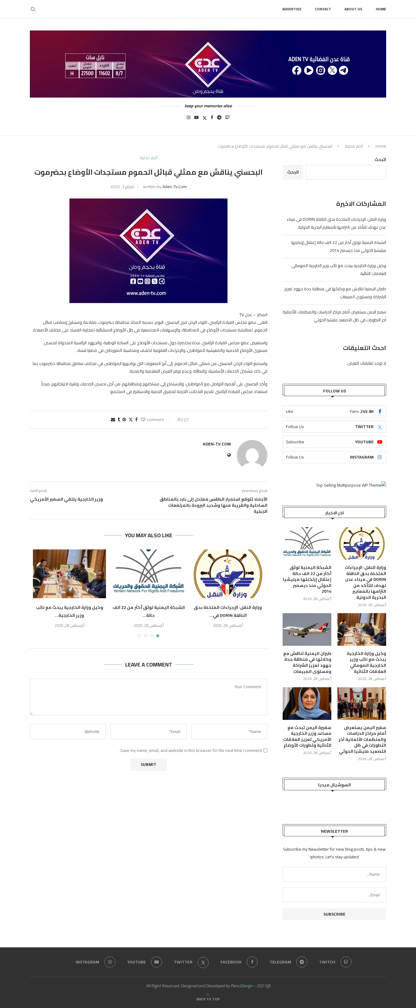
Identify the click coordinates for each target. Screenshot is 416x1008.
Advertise (291, 9)
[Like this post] (143, 420)
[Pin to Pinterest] (124, 420)
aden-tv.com (174, 187)
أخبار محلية (354, 146)
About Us (353, 9)
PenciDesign (242, 986)
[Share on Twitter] (131, 420)
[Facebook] (212, 119)
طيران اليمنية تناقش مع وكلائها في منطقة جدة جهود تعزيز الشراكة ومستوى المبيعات (307, 662)
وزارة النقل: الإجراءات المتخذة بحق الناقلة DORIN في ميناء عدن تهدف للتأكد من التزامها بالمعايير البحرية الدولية (336, 223)
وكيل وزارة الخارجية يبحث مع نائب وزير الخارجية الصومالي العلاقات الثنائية (366, 662)
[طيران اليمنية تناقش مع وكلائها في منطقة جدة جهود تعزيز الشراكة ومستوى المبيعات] (307, 629)
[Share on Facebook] (136, 420)
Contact (323, 9)
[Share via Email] (113, 420)
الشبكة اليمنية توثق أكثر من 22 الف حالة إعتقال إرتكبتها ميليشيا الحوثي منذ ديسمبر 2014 (338, 246)
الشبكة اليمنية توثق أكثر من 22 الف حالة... (149, 611)
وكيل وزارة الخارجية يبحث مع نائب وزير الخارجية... (69, 611)
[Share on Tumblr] (119, 420)
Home (381, 9)
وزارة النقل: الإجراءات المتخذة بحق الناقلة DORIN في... (228, 611)
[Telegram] (219, 119)
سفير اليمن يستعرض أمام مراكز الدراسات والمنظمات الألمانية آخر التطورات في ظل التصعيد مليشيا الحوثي (334, 316)
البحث (380, 159)
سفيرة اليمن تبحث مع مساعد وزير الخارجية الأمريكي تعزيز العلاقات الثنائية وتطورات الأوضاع (307, 737)
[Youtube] (196, 119)
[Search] (33, 9)
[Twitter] (205, 119)
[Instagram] (188, 119)
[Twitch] (227, 119)
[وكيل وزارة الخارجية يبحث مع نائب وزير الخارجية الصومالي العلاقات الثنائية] (69, 573)
